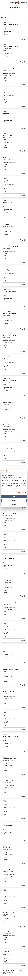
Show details (21, 492)
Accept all (14, 496)
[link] (14, 2)
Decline (14, 504)
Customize (13, 500)
